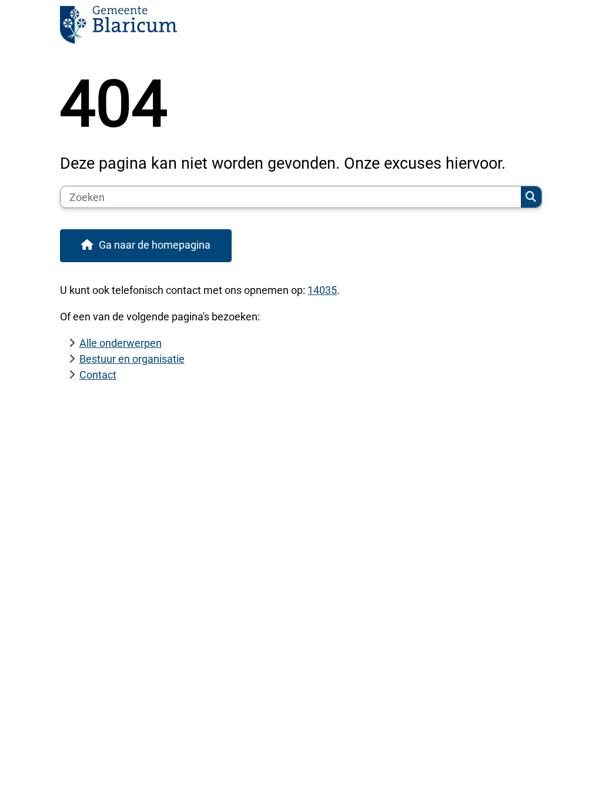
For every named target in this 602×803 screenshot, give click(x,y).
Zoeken (531, 197)
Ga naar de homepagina (154, 245)
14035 (322, 290)
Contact (97, 375)
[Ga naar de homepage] (300, 28)
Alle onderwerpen (120, 343)
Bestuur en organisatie (132, 359)
